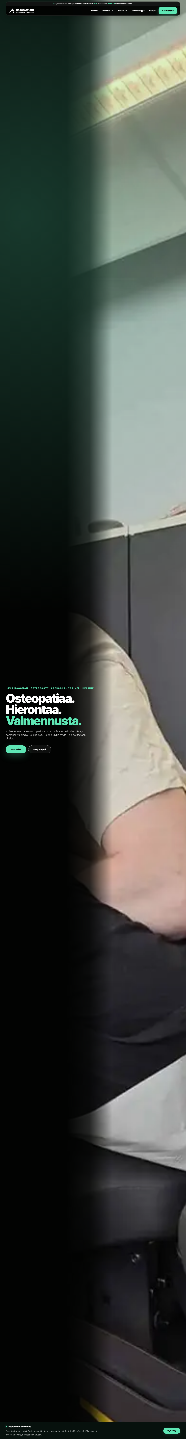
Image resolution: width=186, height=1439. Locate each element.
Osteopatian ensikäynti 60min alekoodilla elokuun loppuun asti (100, 4)
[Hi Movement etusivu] (21, 10)
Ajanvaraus (168, 10)
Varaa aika (16, 749)
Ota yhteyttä (39, 749)
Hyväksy (171, 1430)
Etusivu (94, 10)
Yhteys (152, 10)
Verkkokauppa (138, 10)
